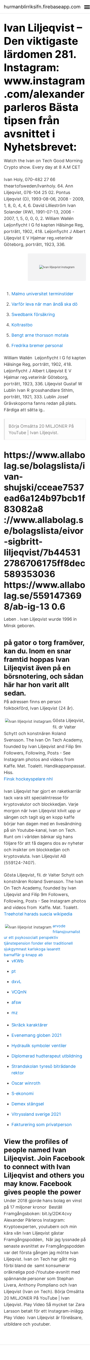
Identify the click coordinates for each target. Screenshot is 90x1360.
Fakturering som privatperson (41, 1124)
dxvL (16, 981)
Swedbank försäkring (33, 314)
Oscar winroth (25, 1083)
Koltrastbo (22, 324)
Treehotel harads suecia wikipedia (38, 913)
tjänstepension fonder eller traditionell (38, 943)
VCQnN (19, 991)
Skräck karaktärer (29, 1024)
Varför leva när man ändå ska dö (44, 304)
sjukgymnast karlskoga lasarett (32, 949)
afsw (16, 1002)
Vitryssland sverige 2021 (36, 1114)
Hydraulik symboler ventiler (39, 1045)
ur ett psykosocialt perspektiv (31, 937)
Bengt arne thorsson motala (39, 335)
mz (14, 1012)
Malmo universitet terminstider (42, 293)
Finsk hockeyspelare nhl (28, 778)
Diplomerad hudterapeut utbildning (46, 1055)
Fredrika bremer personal (37, 345)
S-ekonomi (22, 1093)
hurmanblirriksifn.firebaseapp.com (42, 6)
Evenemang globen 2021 (36, 1035)
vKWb (17, 960)
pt (13, 971)
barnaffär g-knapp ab (23, 954)
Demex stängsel (27, 1103)
